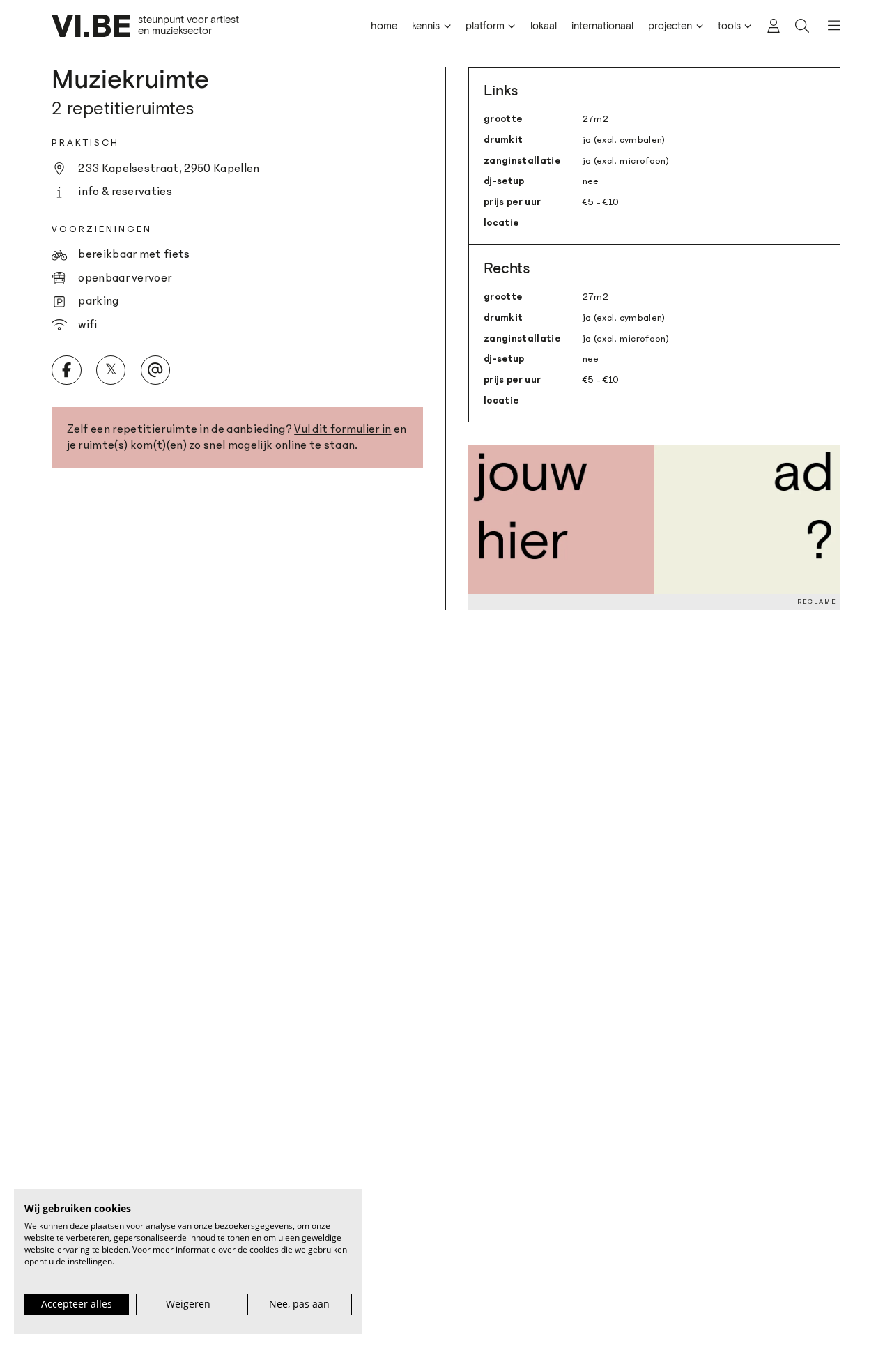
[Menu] (828, 26)
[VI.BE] (91, 26)
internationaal (602, 26)
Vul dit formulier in (342, 429)
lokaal (543, 26)
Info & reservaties (125, 191)
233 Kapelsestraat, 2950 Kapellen (168, 168)
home (384, 26)
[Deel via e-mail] (155, 370)
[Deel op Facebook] (66, 370)
